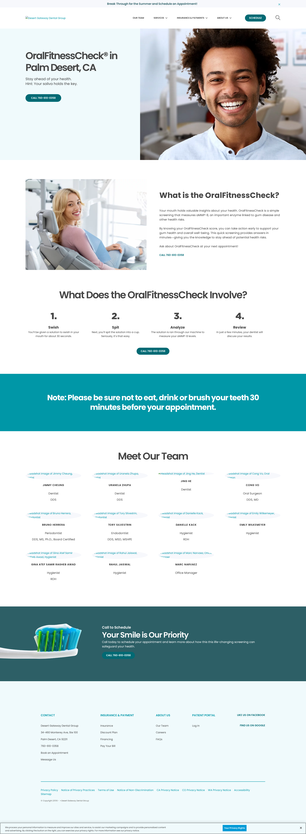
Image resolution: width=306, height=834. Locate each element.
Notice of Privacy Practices (78, 790)
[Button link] (278, 18)
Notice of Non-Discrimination (135, 790)
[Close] (300, 827)
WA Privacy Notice (219, 790)
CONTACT (48, 715)
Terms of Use (106, 790)
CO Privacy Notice (193, 790)
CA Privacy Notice (168, 790)
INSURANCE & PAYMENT (117, 715)
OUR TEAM (138, 17)
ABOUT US (222, 17)
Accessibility (242, 790)
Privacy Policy (49, 790)
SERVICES (159, 17)
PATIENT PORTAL (203, 715)
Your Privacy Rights (234, 828)
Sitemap (46, 794)
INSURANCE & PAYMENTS (190, 17)
